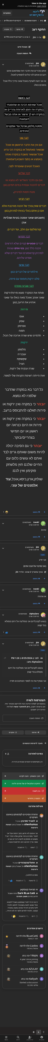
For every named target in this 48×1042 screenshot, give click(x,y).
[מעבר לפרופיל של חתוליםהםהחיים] (41, 857)
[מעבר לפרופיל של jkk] (44, 37)
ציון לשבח (36, 791)
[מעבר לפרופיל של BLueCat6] (41, 936)
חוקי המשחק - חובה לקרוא (29, 776)
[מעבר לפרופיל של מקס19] (41, 956)
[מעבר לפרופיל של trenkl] (43, 523)
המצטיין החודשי (33, 798)
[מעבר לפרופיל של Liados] (41, 946)
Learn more (43, 4)
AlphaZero (34, 614)
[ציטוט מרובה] (44, 512)
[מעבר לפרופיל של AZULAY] (41, 969)
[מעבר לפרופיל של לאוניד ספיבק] (41, 816)
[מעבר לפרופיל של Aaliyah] (41, 979)
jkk (37, 63)
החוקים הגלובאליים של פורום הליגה (26, 783)
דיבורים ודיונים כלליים (13, 37)
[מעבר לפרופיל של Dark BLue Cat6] (41, 890)
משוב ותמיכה (21, 896)
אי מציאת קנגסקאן (29, 889)
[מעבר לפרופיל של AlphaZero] (43, 615)
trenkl (36, 522)
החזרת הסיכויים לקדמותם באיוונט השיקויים (22, 816)
